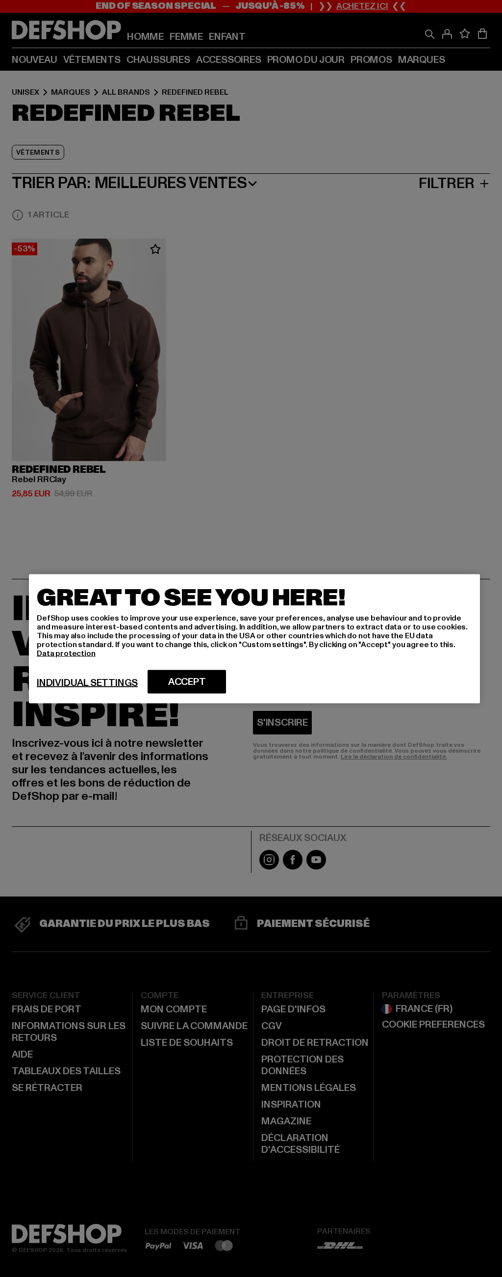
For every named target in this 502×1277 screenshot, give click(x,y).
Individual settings (87, 682)
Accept (187, 681)
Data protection (66, 653)
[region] (254, 638)
